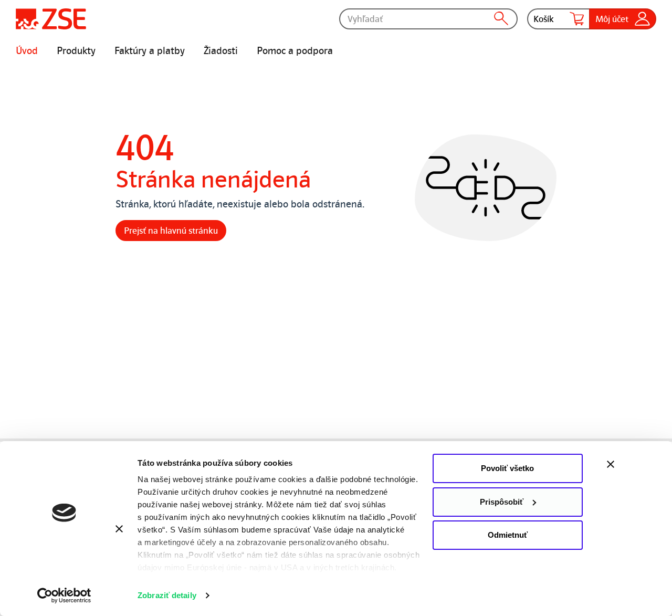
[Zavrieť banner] (633, 464)
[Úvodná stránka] (51, 18)
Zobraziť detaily (167, 595)
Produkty (76, 51)
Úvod (27, 51)
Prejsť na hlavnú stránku (171, 230)
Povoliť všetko (507, 468)
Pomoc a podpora (295, 51)
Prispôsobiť (501, 501)
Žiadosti (221, 51)
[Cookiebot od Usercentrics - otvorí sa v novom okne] (64, 595)
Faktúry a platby (149, 51)
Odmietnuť (508, 534)
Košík (543, 19)
